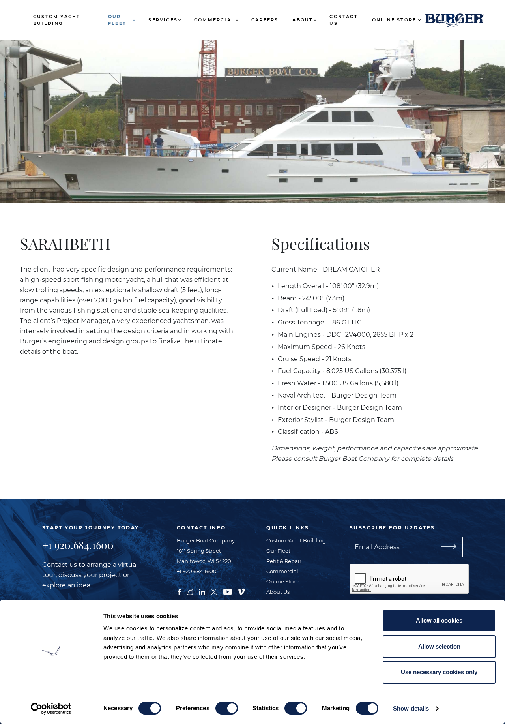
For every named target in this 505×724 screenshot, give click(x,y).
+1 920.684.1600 (78, 545)
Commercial (214, 20)
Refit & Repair (283, 561)
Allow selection (439, 646)
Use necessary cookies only (439, 672)
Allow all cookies (439, 620)
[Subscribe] (458, 547)
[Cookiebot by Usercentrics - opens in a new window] (51, 709)
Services (163, 20)
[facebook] (179, 591)
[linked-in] (202, 591)
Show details (411, 708)
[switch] (226, 708)
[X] (214, 591)
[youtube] (227, 591)
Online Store (394, 20)
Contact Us (343, 20)
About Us (278, 592)
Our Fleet (117, 20)
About (302, 20)
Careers (264, 20)
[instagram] (190, 591)
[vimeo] (241, 591)
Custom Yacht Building (56, 20)
